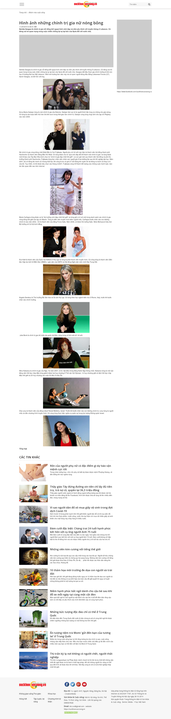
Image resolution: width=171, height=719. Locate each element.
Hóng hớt (23, 698)
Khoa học (52, 693)
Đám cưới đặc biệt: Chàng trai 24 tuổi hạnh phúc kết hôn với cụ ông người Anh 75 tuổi (80, 530)
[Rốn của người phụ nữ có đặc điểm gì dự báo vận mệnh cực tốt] (33, 472)
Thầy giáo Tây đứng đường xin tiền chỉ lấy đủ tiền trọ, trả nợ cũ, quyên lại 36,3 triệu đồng (81, 488)
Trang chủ (23, 12)
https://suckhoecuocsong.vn (74, 709)
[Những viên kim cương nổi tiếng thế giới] (33, 556)
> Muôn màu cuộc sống (36, 12)
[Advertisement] (66, 53)
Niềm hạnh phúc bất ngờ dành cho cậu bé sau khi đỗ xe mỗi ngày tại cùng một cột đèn (81, 592)
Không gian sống (26, 693)
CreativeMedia (70, 694)
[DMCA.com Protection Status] (71, 712)
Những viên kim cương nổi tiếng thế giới (75, 549)
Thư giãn (37, 693)
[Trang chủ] (85, 4)
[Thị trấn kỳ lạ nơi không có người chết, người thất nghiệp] (33, 660)
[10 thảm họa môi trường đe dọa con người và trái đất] (33, 577)
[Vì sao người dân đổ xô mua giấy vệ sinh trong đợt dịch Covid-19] (33, 514)
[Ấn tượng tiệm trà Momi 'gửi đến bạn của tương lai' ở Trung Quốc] (33, 639)
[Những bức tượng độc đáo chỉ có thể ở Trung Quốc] (33, 618)
